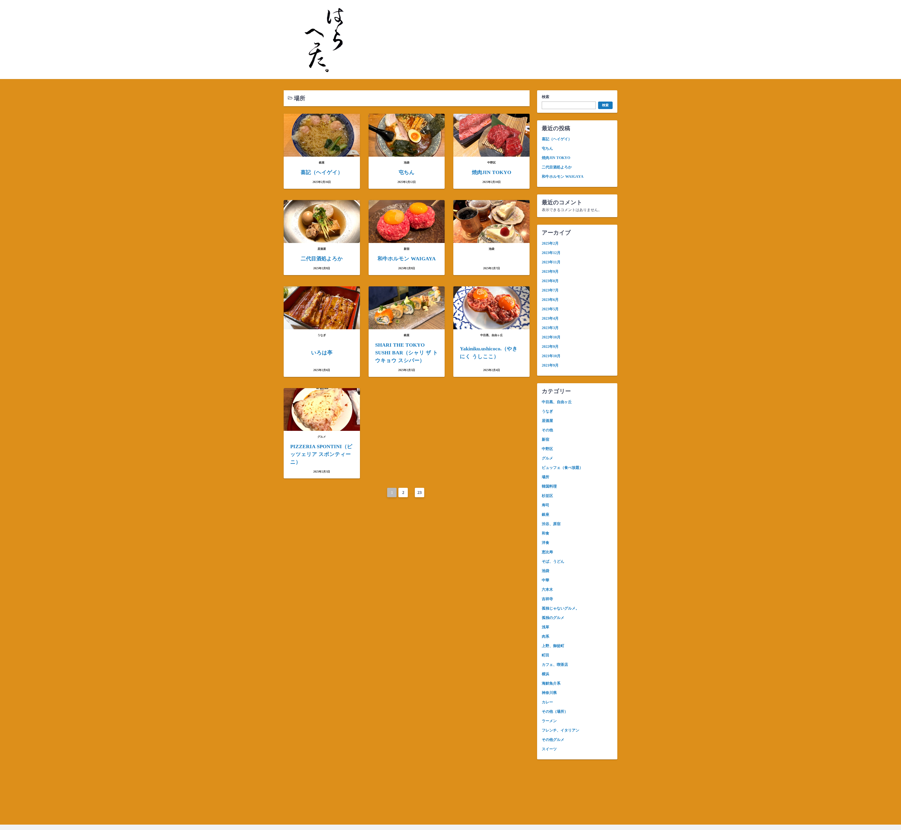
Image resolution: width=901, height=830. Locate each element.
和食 (545, 533)
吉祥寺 (547, 599)
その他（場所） (555, 711)
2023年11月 (551, 262)
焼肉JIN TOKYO (556, 158)
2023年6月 (550, 300)
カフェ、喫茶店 (555, 665)
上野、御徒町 (553, 646)
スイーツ (549, 749)
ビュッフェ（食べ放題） (562, 468)
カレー (547, 702)
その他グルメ (553, 740)
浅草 (545, 627)
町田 (545, 655)
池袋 (545, 571)
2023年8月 (550, 281)
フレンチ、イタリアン (560, 730)
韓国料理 (549, 486)
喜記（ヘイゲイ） (557, 139)
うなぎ (547, 411)
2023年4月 (550, 318)
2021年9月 (550, 365)
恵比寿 (547, 552)
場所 (545, 477)
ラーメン (549, 721)
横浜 (545, 674)
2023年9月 (550, 271)
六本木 (547, 589)
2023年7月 (550, 290)
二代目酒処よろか (557, 167)
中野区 (547, 449)
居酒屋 (547, 421)
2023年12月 (551, 253)
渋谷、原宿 (551, 524)
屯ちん (547, 148)
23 (419, 492)
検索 (545, 97)
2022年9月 (550, 347)
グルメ (547, 458)
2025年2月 (550, 243)
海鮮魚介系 (551, 683)
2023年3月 (550, 328)
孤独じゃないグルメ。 (560, 608)
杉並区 (547, 496)
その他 (547, 430)
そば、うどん (553, 561)
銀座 (545, 514)
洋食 (545, 543)
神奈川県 (549, 693)
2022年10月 (551, 337)
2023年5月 (550, 309)
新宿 (545, 439)
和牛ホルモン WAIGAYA (563, 176)
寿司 (545, 505)
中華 (545, 580)
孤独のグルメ (553, 618)
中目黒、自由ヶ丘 (557, 402)
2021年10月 (551, 356)
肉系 (545, 636)
